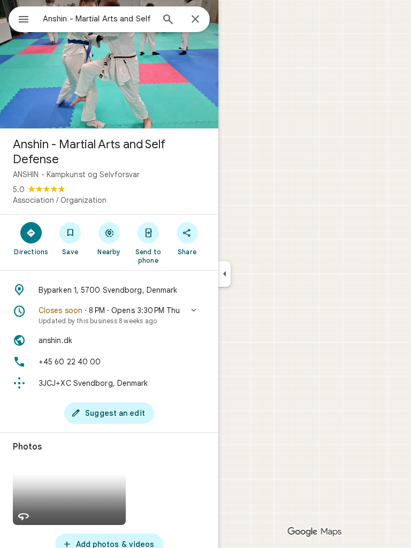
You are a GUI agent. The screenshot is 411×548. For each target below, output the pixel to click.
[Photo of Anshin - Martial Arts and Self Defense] (109, 64)
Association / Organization (59, 200)
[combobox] (98, 18)
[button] (109, 315)
